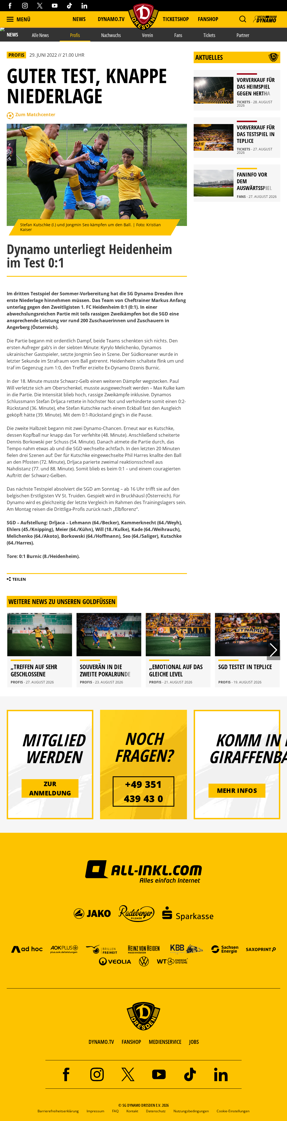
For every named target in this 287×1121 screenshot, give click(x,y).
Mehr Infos (237, 790)
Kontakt (132, 1111)
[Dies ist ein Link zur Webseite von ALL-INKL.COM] (143, 871)
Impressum (95, 1111)
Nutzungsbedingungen (191, 1111)
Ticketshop (176, 19)
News (79, 19)
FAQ (115, 1111)
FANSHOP (131, 1041)
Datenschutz (156, 1111)
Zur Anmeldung (50, 788)
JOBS (194, 1041)
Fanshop (208, 19)
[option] (40, 650)
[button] (242, 19)
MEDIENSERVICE (165, 1041)
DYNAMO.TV (111, 19)
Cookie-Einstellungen (233, 1111)
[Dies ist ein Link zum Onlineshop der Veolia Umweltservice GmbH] (115, 961)
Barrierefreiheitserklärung (58, 1111)
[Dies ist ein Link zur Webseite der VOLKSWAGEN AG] (144, 961)
